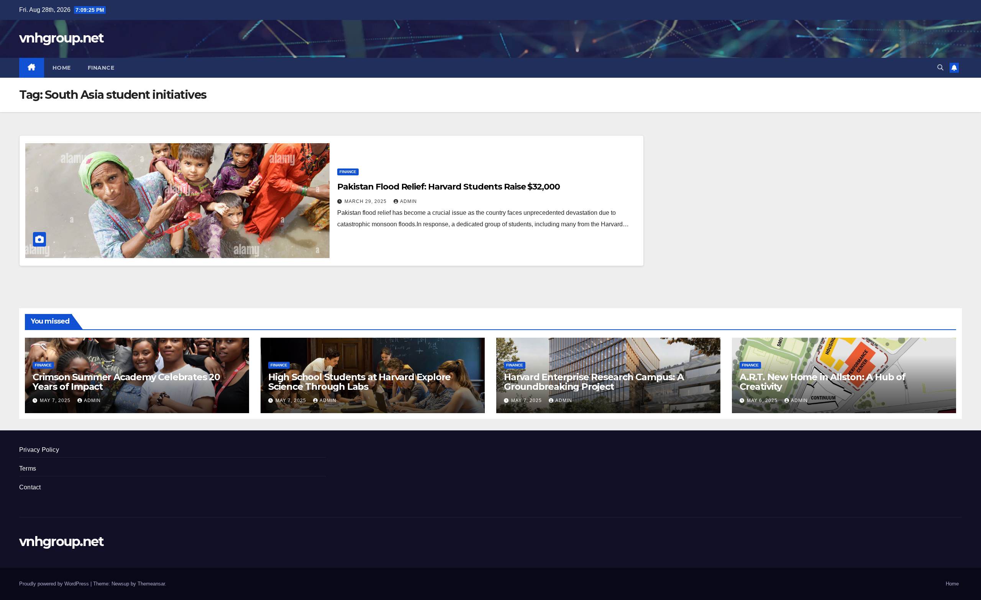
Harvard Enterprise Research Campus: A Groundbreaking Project (594, 381)
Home (61, 67)
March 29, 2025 (366, 201)
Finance (101, 67)
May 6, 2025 (763, 400)
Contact (30, 487)
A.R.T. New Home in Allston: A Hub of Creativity (823, 381)
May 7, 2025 (56, 400)
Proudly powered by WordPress (54, 584)
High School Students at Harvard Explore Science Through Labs (359, 381)
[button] (940, 67)
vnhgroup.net (61, 38)
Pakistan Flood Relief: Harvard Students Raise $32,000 (448, 186)
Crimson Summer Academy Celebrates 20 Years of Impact (126, 381)
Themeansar (151, 584)
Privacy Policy (39, 449)
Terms (27, 468)
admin (408, 201)
